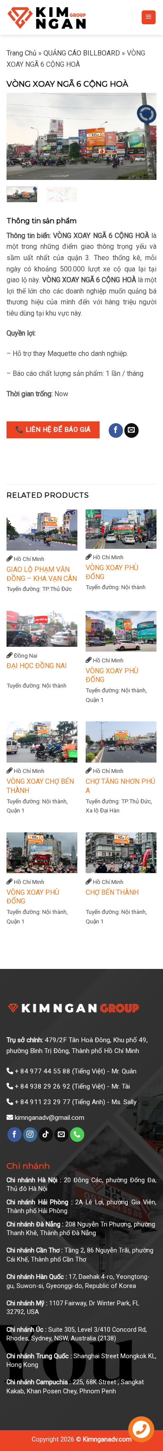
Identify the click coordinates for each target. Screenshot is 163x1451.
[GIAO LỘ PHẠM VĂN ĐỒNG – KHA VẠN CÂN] (42, 530)
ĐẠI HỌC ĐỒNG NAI (37, 666)
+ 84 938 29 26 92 (42, 1086)
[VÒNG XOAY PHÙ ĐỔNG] (121, 529)
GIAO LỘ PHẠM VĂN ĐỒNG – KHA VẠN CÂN (42, 574)
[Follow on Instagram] (30, 1134)
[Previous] (20, 136)
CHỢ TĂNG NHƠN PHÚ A (120, 786)
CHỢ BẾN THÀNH (112, 892)
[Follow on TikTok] (46, 1134)
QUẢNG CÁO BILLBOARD (81, 53)
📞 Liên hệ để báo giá (53, 430)
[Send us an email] (131, 430)
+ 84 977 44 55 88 (42, 1071)
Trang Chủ (22, 53)
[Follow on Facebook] (116, 430)
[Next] (142, 136)
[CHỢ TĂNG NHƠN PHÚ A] (121, 742)
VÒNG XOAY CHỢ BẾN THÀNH (40, 786)
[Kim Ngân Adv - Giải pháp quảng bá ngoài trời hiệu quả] (67, 17)
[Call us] (77, 1134)
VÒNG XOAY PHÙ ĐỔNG (112, 572)
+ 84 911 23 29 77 (42, 1102)
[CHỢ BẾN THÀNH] (121, 853)
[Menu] (149, 17)
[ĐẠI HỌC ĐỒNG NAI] (42, 629)
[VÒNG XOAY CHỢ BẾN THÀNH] (42, 742)
